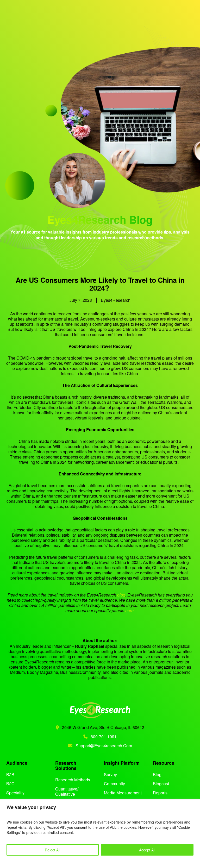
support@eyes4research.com (104, 746)
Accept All (147, 849)
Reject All (52, 849)
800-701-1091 (103, 736)
